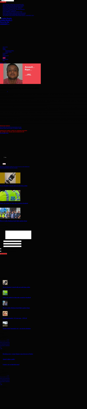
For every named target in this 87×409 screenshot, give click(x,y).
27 (4, 345)
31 (0, 347)
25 (2, 345)
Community (5, 53)
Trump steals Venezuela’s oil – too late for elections (14, 9)
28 (6, 345)
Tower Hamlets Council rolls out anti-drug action (13, 4)
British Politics (8, 51)
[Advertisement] (41, 35)
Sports (4, 54)
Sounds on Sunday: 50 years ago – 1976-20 (12, 8)
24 (0, 345)
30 (8, 345)
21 (6, 344)
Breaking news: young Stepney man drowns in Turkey (18, 354)
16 (8, 342)
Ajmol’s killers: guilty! (9, 359)
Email (1, 243)
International (5, 59)
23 (8, 344)
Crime (4, 58)
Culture (4, 56)
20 (4, 344)
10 (0, 342)
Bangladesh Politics (9, 50)
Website (1, 246)
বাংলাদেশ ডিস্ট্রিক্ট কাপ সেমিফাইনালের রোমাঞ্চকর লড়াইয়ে (12, 11)
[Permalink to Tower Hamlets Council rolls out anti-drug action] (10, 183)
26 (3, 345)
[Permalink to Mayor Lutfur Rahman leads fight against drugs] (10, 218)
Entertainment (6, 55)
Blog (4, 60)
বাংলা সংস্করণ (5, 47)
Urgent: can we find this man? (11, 364)
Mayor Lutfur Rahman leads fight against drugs (13, 6)
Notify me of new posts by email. (9, 251)
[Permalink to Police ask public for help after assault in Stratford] (10, 200)
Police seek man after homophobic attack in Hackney (14, 14)
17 (0, 344)
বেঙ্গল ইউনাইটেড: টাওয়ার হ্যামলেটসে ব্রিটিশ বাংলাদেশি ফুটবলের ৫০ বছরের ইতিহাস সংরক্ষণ (18, 15)
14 (6, 342)
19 (3, 344)
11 (2, 342)
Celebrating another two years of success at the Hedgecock (14, 166)
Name (1, 241)
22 (7, 344)
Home (4, 48)
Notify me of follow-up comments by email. (11, 248)
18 (2, 344)
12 (3, 342)
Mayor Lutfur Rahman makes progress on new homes (14, 13)
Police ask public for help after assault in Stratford (13, 5)
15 (7, 342)
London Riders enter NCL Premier (9, 167)
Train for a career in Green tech (9, 10)
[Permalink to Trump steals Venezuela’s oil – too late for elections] (5, 325)
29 (7, 345)
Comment (2, 238)
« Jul (1, 348)
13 (4, 342)
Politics (4, 49)
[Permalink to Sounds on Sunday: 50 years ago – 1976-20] (5, 315)
